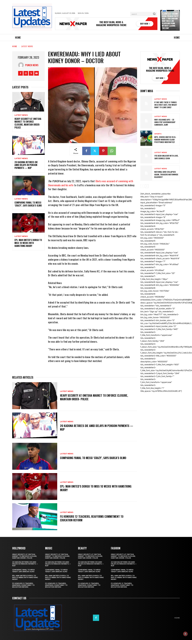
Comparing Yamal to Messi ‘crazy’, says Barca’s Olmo (28, 204)
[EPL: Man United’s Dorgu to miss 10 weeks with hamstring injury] (28, 223)
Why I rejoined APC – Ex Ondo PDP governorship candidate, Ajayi (164, 122)
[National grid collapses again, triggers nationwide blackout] (146, 173)
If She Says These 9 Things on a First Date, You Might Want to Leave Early (165, 105)
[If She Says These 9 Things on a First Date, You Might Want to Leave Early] (146, 103)
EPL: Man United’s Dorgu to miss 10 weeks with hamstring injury (28, 243)
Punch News (31, 65)
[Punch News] (21, 65)
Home (14, 46)
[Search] (154, 14)
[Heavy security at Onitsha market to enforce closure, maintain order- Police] (28, 102)
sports (157, 134)
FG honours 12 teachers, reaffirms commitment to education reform (91, 518)
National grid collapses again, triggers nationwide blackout (166, 174)
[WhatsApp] (112, 151)
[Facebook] (20, 73)
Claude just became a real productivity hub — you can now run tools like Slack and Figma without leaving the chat (170, 20)
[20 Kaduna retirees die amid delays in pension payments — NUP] (28, 145)
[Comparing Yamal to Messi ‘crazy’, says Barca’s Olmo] (28, 185)
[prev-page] (142, 186)
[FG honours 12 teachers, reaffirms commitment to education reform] (34, 516)
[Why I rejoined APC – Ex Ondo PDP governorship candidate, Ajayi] (146, 120)
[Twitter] (31, 73)
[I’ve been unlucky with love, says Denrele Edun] (146, 155)
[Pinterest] (103, 151)
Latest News (27, 46)
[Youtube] (36, 73)
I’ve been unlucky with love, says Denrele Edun (166, 157)
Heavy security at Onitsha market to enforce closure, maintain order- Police (27, 123)
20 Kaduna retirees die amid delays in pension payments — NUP (26, 165)
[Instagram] (25, 73)
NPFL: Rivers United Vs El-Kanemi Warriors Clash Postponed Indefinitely (165, 139)
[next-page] (146, 186)
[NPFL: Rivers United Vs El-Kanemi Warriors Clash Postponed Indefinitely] (146, 138)
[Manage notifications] (185, 634)
